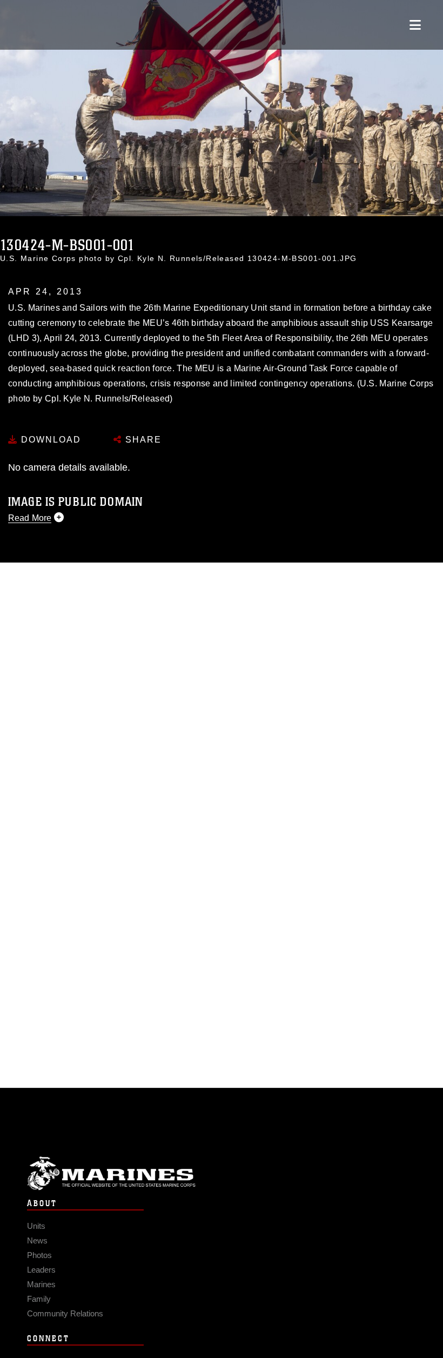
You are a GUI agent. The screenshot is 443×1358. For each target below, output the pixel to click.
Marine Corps (221, 1173)
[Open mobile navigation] (415, 25)
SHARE (142, 439)
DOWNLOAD (49, 439)
